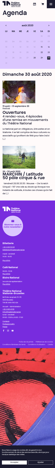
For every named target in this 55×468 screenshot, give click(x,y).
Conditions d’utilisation (36, 344)
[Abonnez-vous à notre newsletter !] (13, 331)
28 (35, 58)
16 (49, 47)
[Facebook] (4, 331)
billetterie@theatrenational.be (14, 250)
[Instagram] (8, 331)
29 (42, 58)
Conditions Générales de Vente (13, 344)
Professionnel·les (8, 324)
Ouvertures (14, 113)
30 (49, 58)
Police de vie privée (26, 342)
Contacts (6, 321)
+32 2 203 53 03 (9, 247)
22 (42, 53)
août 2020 (22, 26)
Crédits (50, 344)
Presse (5, 327)
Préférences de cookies (44, 342)
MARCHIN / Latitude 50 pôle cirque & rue (24, 176)
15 (42, 47)
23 (49, 53)
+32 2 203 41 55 (8, 309)
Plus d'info (6, 260)
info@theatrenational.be (12, 312)
